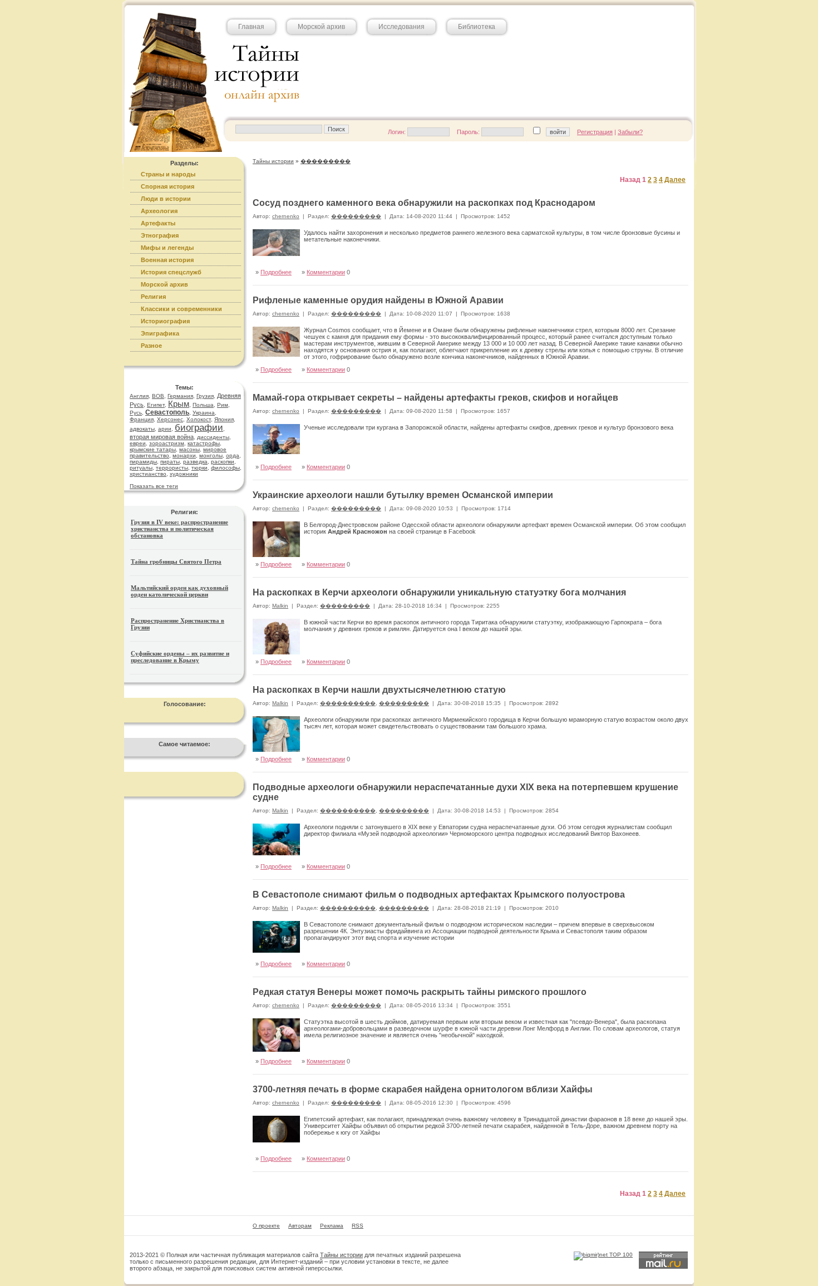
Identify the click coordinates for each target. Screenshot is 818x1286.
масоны (189, 449)
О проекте (266, 1226)
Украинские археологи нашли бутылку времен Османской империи (403, 495)
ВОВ (158, 396)
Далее (675, 180)
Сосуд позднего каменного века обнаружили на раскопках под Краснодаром (424, 203)
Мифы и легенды (167, 247)
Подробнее (276, 272)
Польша (203, 405)
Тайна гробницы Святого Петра (176, 561)
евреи (138, 443)
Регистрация (595, 132)
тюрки (199, 468)
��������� (356, 216)
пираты (170, 462)
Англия (139, 396)
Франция (142, 419)
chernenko (285, 216)
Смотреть (662, 260)
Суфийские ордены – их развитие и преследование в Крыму (180, 656)
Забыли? (630, 132)
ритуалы (141, 468)
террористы (172, 468)
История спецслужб (171, 272)
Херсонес (170, 419)
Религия (153, 296)
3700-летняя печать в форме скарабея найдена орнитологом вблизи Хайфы (423, 1089)
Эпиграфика (160, 333)
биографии (199, 427)
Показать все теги (154, 486)
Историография (165, 321)
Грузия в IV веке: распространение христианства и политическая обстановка (179, 529)
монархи (184, 455)
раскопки (222, 462)
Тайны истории (341, 1254)
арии (164, 429)
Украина (204, 413)
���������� (348, 703)
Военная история (167, 260)
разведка (195, 462)
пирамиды (143, 462)
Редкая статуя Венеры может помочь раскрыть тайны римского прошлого (420, 992)
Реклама (331, 1226)
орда (232, 455)
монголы (211, 455)
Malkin (280, 606)
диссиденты (213, 437)
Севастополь (167, 412)
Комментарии (326, 272)
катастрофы (204, 443)
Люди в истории (166, 198)
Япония (224, 419)
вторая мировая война (162, 436)
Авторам (300, 1226)
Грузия (205, 396)
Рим (222, 405)
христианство (148, 474)
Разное (151, 345)
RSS (357, 1226)
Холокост (198, 419)
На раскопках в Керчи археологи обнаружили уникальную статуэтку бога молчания (439, 592)
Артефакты (158, 223)
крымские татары (153, 449)
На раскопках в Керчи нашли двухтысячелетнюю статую (379, 689)
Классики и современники (181, 309)
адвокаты (142, 429)
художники (184, 474)
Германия (180, 396)
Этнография (160, 235)
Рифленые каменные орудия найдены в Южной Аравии (378, 300)
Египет (156, 405)
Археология (159, 211)
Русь (136, 413)
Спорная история (167, 186)
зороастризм (166, 443)
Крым (178, 403)
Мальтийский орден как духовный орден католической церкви (179, 591)
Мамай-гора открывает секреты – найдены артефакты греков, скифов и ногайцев (435, 397)
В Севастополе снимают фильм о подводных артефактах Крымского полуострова (439, 894)
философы (225, 468)
